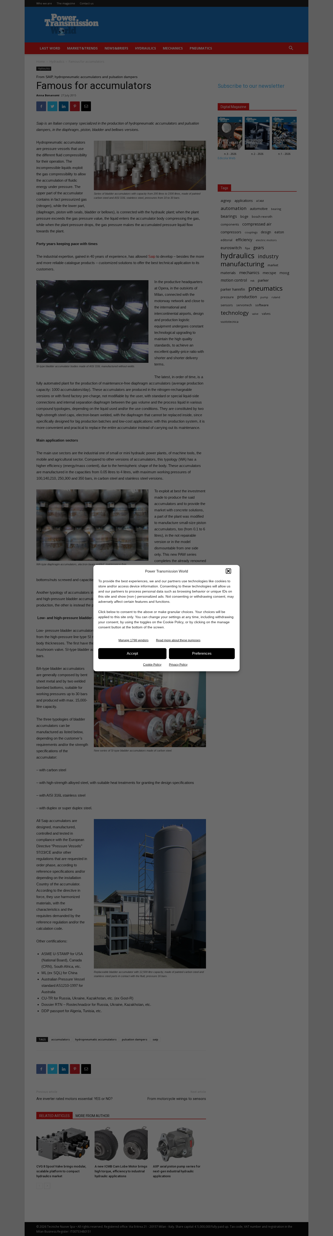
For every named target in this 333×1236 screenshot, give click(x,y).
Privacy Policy (178, 664)
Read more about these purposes (178, 640)
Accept (132, 653)
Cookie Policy (152, 664)
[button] (228, 571)
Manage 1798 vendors (133, 640)
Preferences (202, 653)
